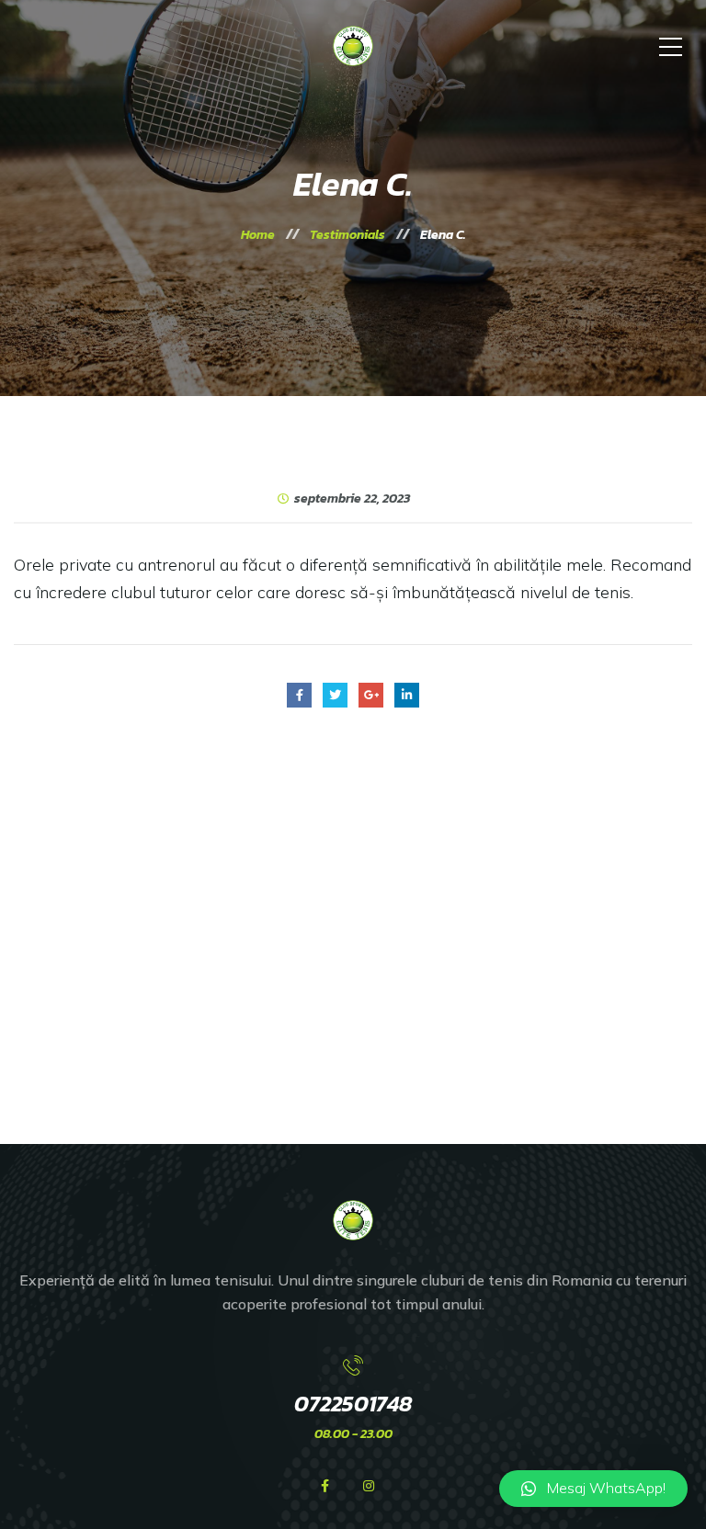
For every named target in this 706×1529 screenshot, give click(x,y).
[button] (593, 1488)
